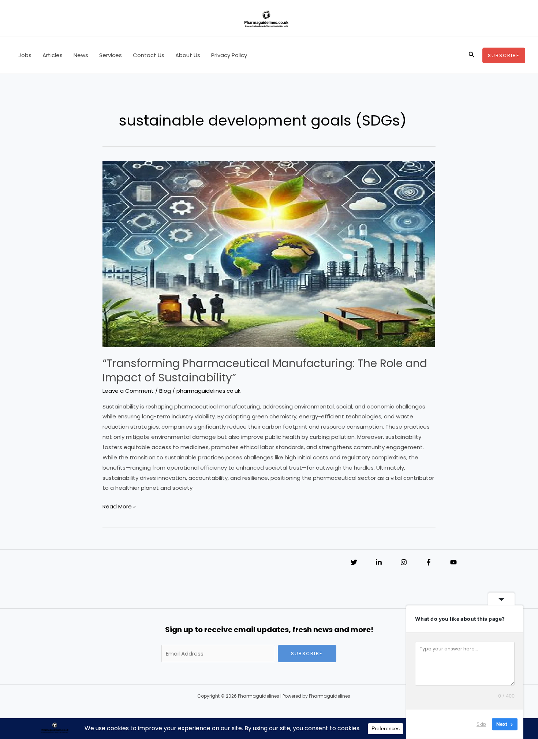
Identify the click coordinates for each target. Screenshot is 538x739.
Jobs (24, 55)
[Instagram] (403, 562)
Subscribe (307, 653)
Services (110, 55)
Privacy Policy (229, 55)
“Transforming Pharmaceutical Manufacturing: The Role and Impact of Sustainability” (264, 370)
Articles (52, 55)
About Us (187, 55)
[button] (471, 55)
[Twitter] (354, 562)
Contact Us (148, 55)
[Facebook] (428, 562)
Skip (481, 724)
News (81, 55)
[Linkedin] (379, 562)
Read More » (119, 507)
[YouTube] (453, 562)
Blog (165, 391)
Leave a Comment (128, 391)
